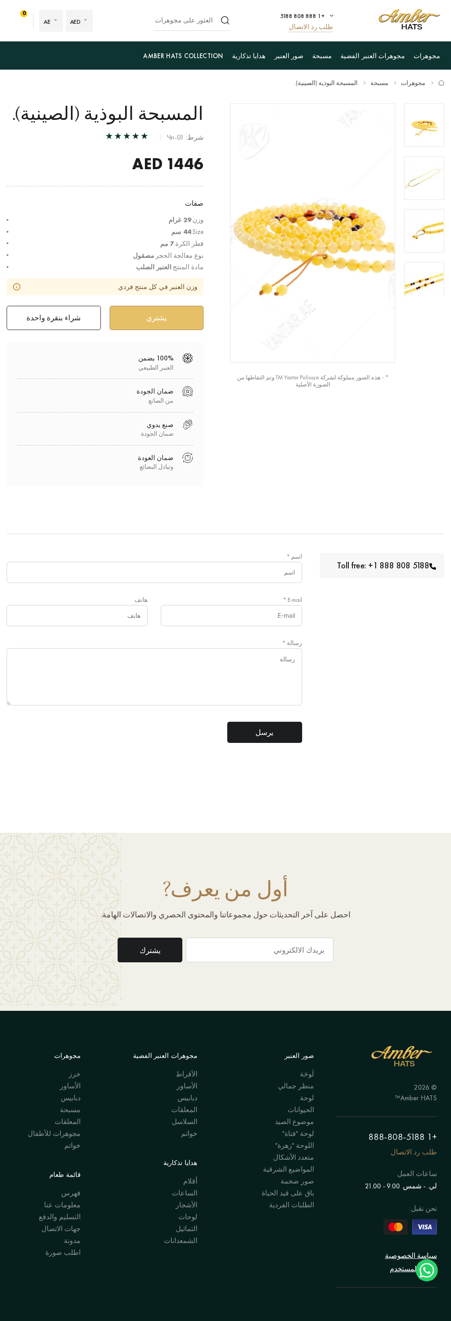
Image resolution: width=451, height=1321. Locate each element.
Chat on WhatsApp (427, 1270)
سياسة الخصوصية (411, 1255)
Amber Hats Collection (183, 56)
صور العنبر (288, 56)
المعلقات (184, 1109)
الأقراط (186, 1074)
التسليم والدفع (60, 1216)
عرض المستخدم (413, 1268)
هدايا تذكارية (249, 56)
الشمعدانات (180, 1240)
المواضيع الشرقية (288, 1169)
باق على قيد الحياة (288, 1193)
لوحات (187, 1216)
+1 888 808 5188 (302, 16)
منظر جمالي (296, 1086)
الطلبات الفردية (291, 1205)
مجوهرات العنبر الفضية (372, 56)
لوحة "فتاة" (298, 1133)
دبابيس (187, 1097)
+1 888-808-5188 (402, 1137)
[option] (424, 125)
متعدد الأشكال (293, 1157)
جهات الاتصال (61, 1228)
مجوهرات (427, 56)
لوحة (307, 1097)
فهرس (71, 1193)
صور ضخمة (297, 1181)
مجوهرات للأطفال (54, 1133)
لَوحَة (307, 1074)
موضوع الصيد (294, 1121)
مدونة (72, 1240)
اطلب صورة (63, 1252)
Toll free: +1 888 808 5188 (383, 565)
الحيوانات (301, 1109)
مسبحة (322, 56)
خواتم (189, 1133)
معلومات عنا (62, 1205)
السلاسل (184, 1121)
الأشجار (186, 1205)
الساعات (184, 1193)
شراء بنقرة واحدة (53, 318)
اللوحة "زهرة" (294, 1145)
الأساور (187, 1086)
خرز (75, 1074)
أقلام (190, 1181)
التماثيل (186, 1228)
